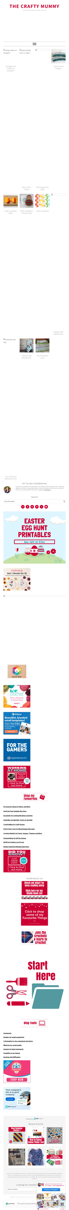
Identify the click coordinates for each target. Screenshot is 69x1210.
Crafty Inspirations (42, 211)
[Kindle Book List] (34, 890)
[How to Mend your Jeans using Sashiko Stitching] (16, 1157)
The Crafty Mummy (34, 6)
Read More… (48, 490)
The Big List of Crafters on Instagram (11, 68)
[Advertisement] (35, 28)
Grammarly (7, 1033)
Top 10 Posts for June (42, 357)
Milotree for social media (12, 1045)
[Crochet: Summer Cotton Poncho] (36, 1157)
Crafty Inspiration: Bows (10, 212)
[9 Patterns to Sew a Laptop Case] (55, 1157)
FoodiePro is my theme (11, 1053)
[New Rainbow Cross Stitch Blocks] (16, 1135)
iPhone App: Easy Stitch (42, 188)
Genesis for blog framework (13, 1049)
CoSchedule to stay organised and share (18, 1041)
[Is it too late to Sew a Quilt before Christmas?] (55, 1135)
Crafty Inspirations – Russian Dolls (26, 212)
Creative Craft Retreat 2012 (58, 333)
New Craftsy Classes (26, 188)
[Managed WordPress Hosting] (38, 1119)
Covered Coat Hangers (58, 67)
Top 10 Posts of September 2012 (10, 477)
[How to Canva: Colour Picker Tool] (36, 1135)
